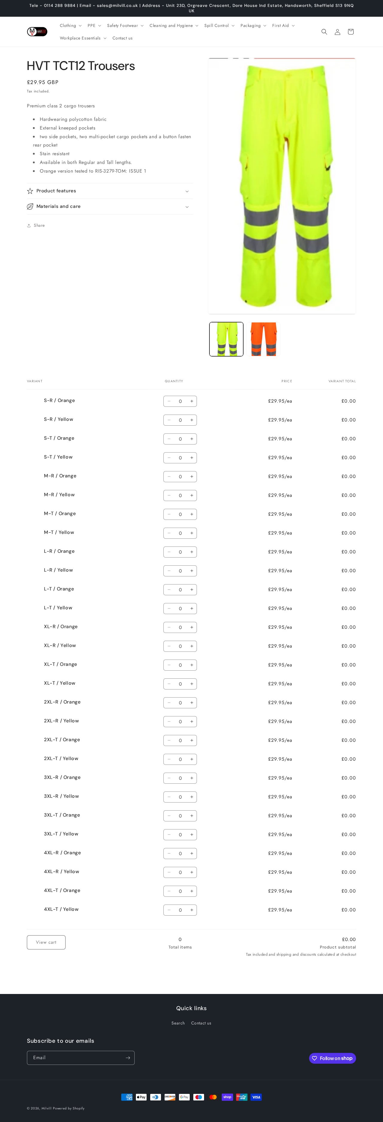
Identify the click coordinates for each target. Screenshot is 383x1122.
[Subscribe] (127, 1058)
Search (178, 1023)
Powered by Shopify (69, 1108)
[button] (70, 25)
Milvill (47, 1108)
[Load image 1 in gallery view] (226, 339)
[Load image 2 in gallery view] (263, 339)
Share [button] (39, 226)
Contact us (201, 1023)
